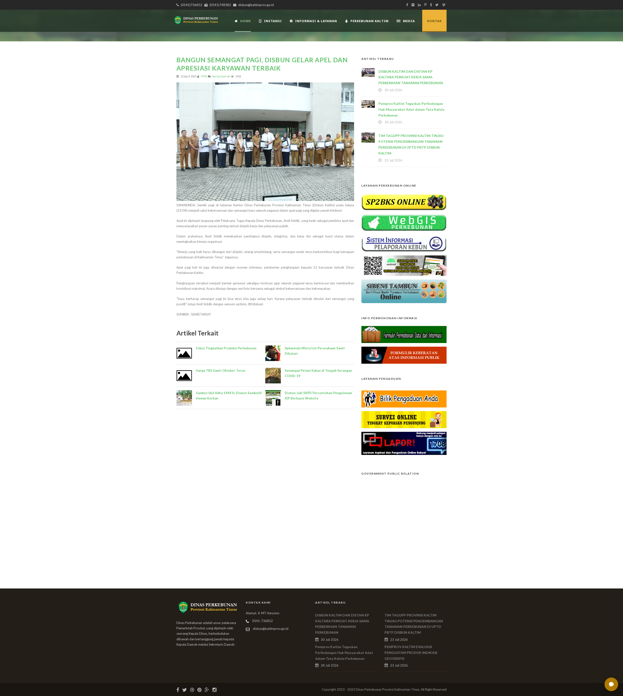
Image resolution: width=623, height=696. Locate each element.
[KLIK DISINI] (404, 201)
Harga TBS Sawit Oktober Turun (220, 370)
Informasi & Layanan (316, 21)
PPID (204, 76)
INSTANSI (273, 21)
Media (409, 21)
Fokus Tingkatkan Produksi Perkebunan (226, 348)
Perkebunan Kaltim (369, 21)
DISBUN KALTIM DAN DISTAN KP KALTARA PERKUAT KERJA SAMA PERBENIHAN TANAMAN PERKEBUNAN (410, 77)
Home (245, 21)
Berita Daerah (221, 76)
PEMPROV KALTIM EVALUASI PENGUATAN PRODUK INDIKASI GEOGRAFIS (411, 652)
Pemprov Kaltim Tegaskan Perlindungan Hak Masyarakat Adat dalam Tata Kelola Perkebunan (411, 109)
